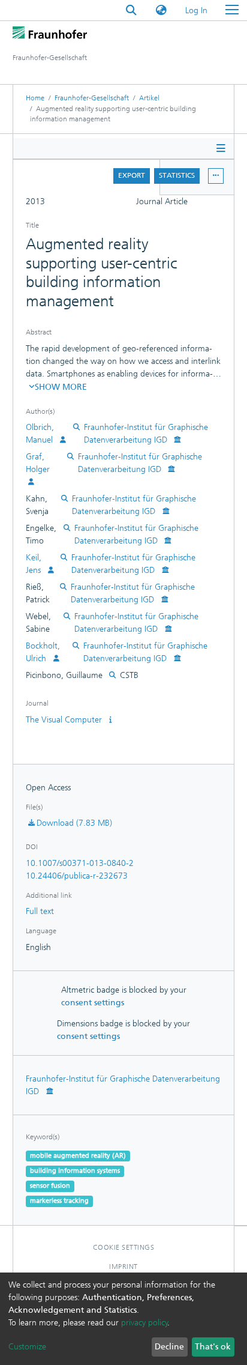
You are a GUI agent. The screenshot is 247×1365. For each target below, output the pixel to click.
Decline (169, 1347)
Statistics (177, 175)
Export (131, 175)
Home (35, 98)
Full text (40, 911)
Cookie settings (124, 1247)
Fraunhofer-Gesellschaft (92, 98)
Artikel (149, 98)
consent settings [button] (92, 1002)
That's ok (213, 1347)
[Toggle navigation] (232, 10)
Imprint (123, 1266)
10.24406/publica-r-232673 (77, 876)
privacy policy (144, 1323)
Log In (197, 10)
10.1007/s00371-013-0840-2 (80, 863)
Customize (27, 1347)
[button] (161, 10)
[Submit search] (131, 10)
